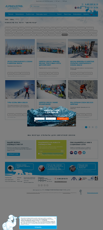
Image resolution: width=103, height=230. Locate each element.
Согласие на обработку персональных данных (48, 120)
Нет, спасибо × (51, 125)
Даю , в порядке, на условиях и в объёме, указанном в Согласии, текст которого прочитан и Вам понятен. (52, 121)
